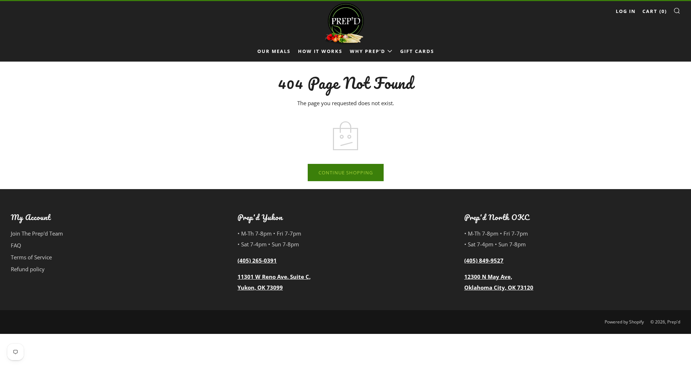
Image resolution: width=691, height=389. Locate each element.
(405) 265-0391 (257, 260)
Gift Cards (417, 51)
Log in (626, 11)
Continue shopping (346, 172)
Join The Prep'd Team (37, 233)
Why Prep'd (367, 51)
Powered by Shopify (624, 322)
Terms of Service (31, 257)
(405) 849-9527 (483, 260)
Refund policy (28, 269)
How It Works (320, 51)
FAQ (16, 245)
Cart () (654, 11)
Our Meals (273, 51)
